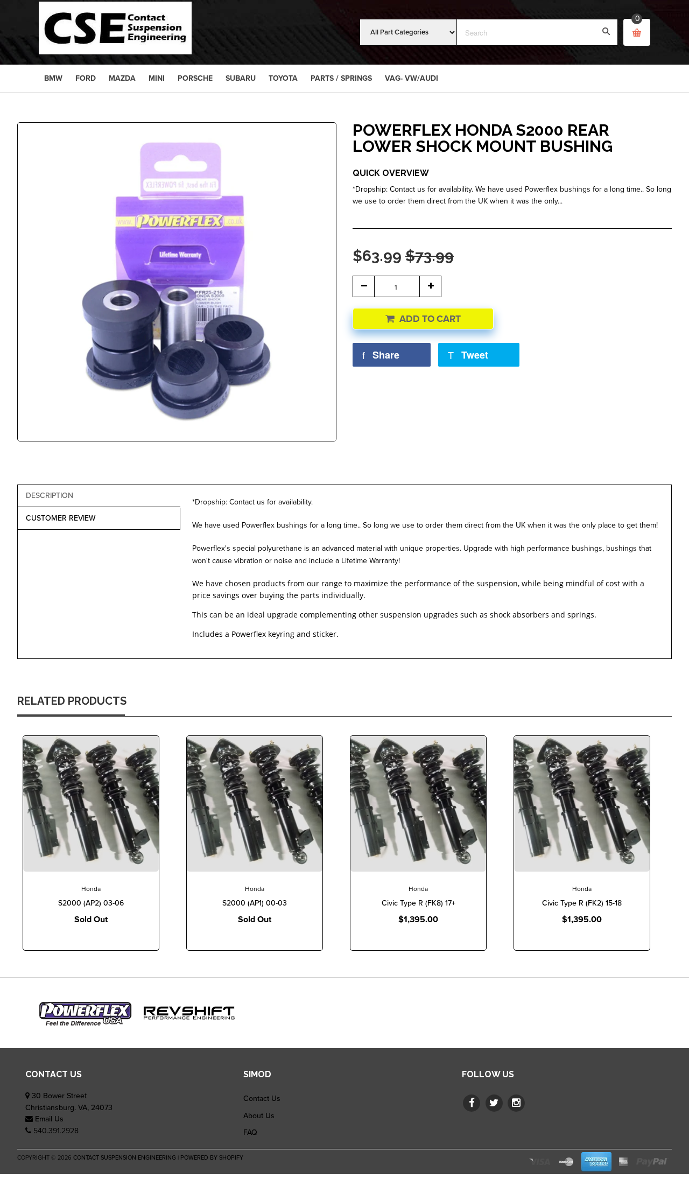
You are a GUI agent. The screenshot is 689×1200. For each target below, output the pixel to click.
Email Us (49, 1119)
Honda (91, 889)
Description (49, 495)
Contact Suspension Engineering (124, 1157)
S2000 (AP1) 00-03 (254, 903)
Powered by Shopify (211, 1157)
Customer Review (61, 518)
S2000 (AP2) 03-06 (91, 903)
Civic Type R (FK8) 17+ (418, 903)
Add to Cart (430, 319)
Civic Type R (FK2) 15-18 (582, 903)
